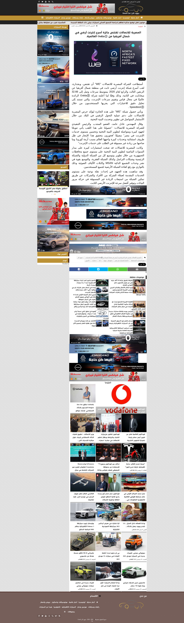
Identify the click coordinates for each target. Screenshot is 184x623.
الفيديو (64, 167)
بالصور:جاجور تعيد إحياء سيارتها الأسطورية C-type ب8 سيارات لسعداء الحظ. (85, 282)
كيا (100, 260)
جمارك (94, 260)
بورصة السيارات (60, 27)
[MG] (53, 124)
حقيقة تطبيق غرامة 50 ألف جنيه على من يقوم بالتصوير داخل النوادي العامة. (122, 282)
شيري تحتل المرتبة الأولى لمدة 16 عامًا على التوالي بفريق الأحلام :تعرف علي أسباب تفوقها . (84, 297)
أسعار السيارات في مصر (121, 260)
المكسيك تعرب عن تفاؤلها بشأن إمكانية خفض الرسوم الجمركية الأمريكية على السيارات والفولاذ (58, 22)
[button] (53, 194)
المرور (87, 260)
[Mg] (108, 249)
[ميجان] (108, 190)
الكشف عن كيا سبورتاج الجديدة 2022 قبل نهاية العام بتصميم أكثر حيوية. (84, 323)
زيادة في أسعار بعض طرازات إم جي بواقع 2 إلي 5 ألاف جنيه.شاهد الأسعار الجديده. (84, 290)
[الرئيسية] (141, 18)
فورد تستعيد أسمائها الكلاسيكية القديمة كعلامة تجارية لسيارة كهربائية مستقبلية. (121, 330)
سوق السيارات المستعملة (138, 260)
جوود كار (80, 257)
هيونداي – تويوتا (108, 260)
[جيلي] (116, 214)
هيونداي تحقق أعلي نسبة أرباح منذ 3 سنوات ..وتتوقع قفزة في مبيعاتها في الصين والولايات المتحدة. (91, 315)
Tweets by (65, 264)
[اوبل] (108, 202)
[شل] (108, 237)
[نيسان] (108, 226)
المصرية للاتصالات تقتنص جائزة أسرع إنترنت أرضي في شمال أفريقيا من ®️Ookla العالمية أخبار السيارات (113, 257)
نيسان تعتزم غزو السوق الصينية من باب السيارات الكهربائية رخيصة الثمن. (121, 323)
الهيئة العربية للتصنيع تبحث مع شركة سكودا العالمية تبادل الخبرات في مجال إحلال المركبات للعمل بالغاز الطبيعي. (128, 305)
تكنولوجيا (140, 26)
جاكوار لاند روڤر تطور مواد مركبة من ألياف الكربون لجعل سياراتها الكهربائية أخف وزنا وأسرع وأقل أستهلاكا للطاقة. (91, 305)
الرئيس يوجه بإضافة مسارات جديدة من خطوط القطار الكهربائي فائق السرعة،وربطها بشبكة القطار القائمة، (127, 315)
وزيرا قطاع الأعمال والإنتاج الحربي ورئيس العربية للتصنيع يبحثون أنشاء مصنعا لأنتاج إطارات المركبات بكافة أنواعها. (127, 291)
